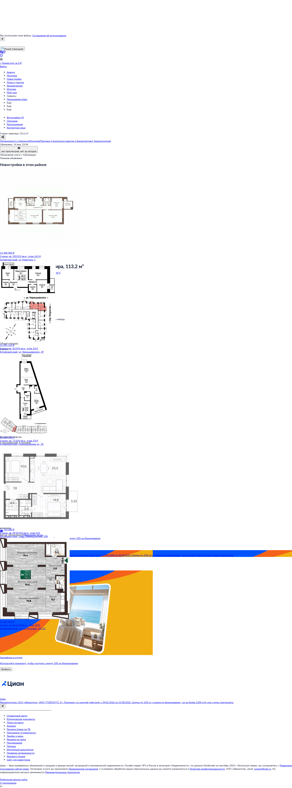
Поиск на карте (15, 722)
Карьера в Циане (16, 756)
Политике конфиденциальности (207, 768)
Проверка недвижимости (20, 753)
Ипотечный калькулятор (20, 749)
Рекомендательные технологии (62, 772)
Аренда (11, 72)
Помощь (11, 746)
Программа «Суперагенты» (21, 732)
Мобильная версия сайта (13, 779)
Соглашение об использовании (49, 35)
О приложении (8, 782)
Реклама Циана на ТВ (18, 729)
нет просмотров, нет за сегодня (18, 151)
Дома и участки (15, 82)
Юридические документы (21, 719)
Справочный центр (17, 715)
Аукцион (11, 725)
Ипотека (11, 89)
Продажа (12, 75)
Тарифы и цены (15, 736)
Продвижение (14, 742)
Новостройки (14, 79)
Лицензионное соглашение (83, 768)
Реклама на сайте (16, 739)
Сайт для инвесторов (18, 759)
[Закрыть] (2, 39)
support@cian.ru (262, 768)
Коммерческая (14, 85)
